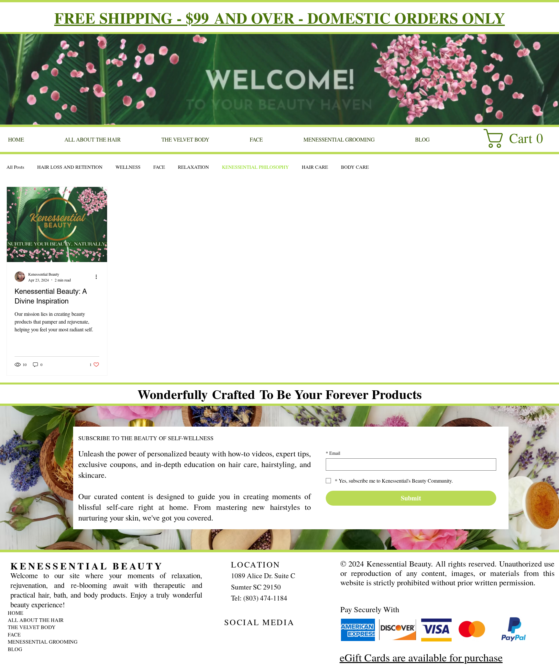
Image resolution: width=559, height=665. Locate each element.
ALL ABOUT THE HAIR (36, 619)
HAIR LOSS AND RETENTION (70, 167)
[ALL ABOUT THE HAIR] (134, 620)
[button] (518, 138)
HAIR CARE (315, 167)
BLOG (15, 649)
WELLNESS (127, 167)
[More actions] (98, 277)
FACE (159, 167)
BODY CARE (355, 167)
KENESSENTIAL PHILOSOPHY (255, 167)
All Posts (15, 167)
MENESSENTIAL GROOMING (43, 641)
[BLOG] (134, 649)
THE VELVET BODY (32, 627)
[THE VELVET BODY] (134, 627)
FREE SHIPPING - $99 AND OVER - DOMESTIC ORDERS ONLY (279, 17)
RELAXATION (193, 167)
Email (333, 453)
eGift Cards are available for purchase (421, 657)
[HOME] (134, 612)
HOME (15, 612)
